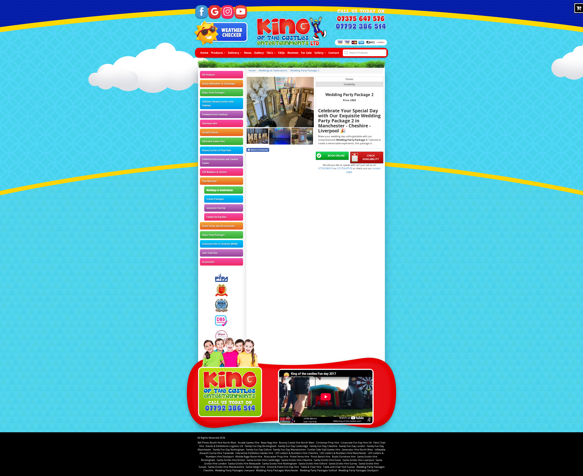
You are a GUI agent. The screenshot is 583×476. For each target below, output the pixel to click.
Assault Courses (210, 132)
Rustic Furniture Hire (344, 456)
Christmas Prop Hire (327, 442)
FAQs (281, 53)
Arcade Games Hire (248, 442)
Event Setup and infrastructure (218, 226)
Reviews (292, 53)
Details (349, 79)
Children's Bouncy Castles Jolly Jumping (218, 103)
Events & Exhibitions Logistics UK (224, 446)
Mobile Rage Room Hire (248, 456)
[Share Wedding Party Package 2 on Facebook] (280, 150)
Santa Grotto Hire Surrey (343, 463)
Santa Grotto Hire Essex (327, 460)
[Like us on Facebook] (201, 12)
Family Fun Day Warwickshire (289, 449)
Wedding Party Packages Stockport (358, 470)
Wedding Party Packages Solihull (318, 470)
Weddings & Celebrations (219, 190)
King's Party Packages (213, 92)
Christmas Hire (209, 123)
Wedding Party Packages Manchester (277, 470)
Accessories (208, 262)
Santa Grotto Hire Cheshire (296, 460)
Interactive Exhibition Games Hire (254, 453)
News (247, 53)
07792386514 (326, 168)
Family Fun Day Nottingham (228, 449)
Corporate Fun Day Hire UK (356, 442)
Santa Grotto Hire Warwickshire (226, 467)
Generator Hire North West (357, 449)
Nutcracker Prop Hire (276, 456)
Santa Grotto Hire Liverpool (358, 460)
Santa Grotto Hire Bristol (231, 460)
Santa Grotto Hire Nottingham (279, 463)
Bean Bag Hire (269, 442)
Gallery (259, 53)
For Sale (306, 53)
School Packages (215, 199)
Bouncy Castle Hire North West (296, 442)
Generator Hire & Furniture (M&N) (219, 244)
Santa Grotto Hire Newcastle (244, 463)
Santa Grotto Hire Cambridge (263, 460)
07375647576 (345, 168)
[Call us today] (361, 19)
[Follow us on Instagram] (227, 12)
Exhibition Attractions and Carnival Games (220, 161)
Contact (333, 53)
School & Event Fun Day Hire (283, 467)
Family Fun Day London (352, 446)
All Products (208, 74)
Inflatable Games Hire (213, 141)
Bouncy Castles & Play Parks (216, 150)
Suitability (349, 84)
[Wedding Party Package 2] (280, 102)
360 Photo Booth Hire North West (216, 442)
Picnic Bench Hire (320, 456)
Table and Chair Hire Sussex (339, 467)
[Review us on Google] (214, 12)
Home (204, 53)
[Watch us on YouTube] (240, 12)
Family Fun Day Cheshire (323, 446)
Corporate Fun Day (215, 208)
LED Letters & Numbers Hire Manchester (343, 453)
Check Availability (371, 157)
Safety (319, 53)
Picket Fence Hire (299, 456)
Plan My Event (209, 181)
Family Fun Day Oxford (258, 449)
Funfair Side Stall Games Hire (323, 449)
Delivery (234, 53)
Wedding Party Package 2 (304, 70)
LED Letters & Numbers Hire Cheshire (296, 453)
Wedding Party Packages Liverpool (234, 470)
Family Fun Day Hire (216, 217)
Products (217, 53)
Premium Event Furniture (215, 114)
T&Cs (270, 53)
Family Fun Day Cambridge (293, 446)
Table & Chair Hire (310, 467)
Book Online (336, 155)
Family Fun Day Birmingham (260, 446)
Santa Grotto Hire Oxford (312, 463)
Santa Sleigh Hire (255, 467)
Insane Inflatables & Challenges (218, 83)
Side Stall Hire (210, 253)
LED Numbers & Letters (214, 172)
